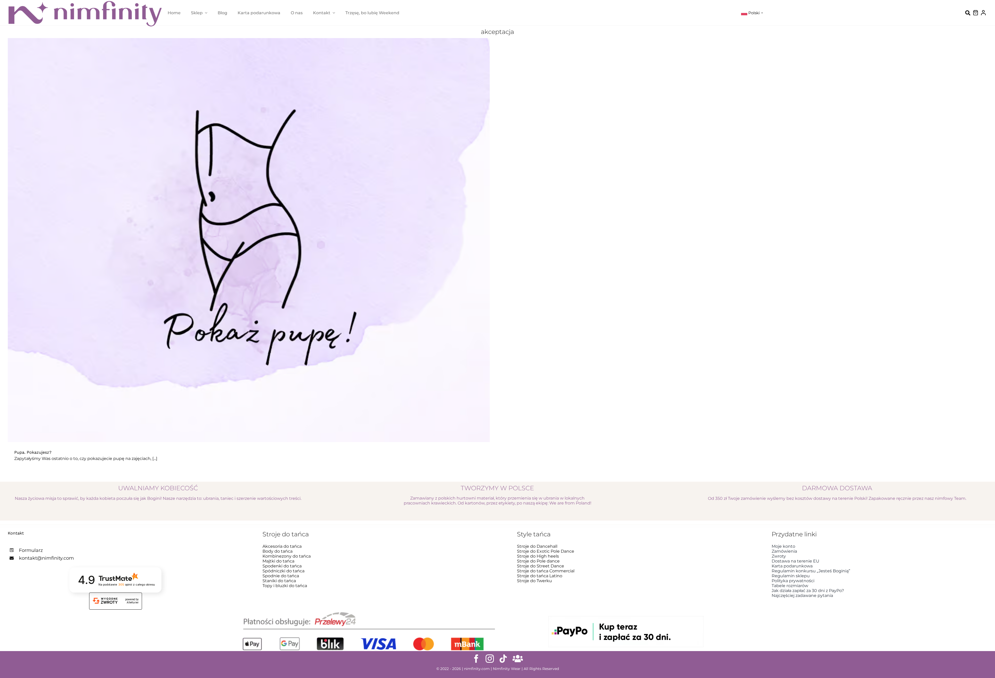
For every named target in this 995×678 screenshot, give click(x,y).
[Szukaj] (968, 12)
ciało (199, 245)
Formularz (31, 550)
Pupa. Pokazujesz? (33, 452)
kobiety (213, 245)
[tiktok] (503, 658)
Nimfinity (232, 245)
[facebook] (476, 658)
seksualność (256, 245)
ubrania (278, 245)
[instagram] (490, 658)
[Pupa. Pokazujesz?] (249, 240)
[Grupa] (518, 658)
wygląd (295, 245)
